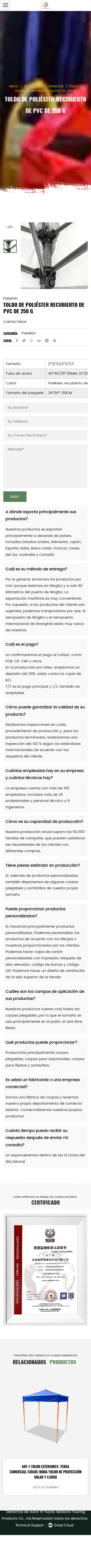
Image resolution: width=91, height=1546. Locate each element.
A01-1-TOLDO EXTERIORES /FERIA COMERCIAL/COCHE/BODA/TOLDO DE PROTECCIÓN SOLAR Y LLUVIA (46, 1472)
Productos (33, 86)
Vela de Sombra (46, 1487)
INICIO (13, 86)
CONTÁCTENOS (15, 321)
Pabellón (56, 86)
